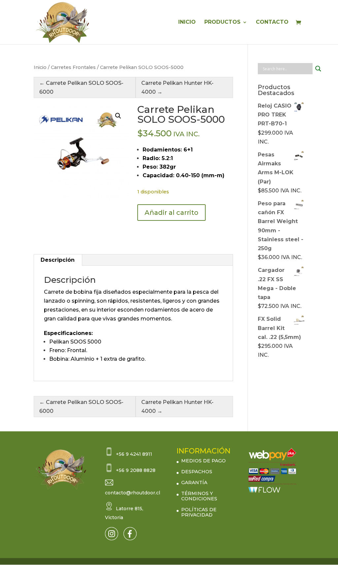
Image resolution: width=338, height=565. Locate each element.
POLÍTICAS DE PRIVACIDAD (199, 512)
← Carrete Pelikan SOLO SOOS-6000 (81, 87)
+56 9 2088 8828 (135, 470)
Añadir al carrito (171, 212)
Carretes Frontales (73, 67)
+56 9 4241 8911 (134, 454)
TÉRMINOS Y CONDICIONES (199, 496)
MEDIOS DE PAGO (203, 461)
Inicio (40, 67)
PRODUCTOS (222, 22)
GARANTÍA (194, 482)
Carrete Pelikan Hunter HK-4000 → (177, 87)
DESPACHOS (196, 472)
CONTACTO (272, 22)
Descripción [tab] (58, 260)
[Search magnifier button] (318, 68)
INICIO (187, 22)
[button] (118, 116)
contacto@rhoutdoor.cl (132, 493)
